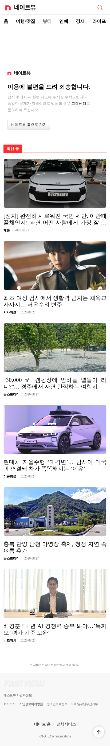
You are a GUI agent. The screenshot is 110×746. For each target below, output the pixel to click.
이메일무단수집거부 (84, 704)
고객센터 (78, 103)
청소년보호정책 (57, 704)
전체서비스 (66, 724)
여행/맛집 (25, 21)
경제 (80, 21)
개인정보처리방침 (31, 704)
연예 (63, 21)
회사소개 (9, 704)
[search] (100, 7)
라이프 (99, 21)
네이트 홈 (42, 724)
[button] (98, 732)
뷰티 (47, 21)
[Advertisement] (55, 47)
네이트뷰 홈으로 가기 (29, 125)
